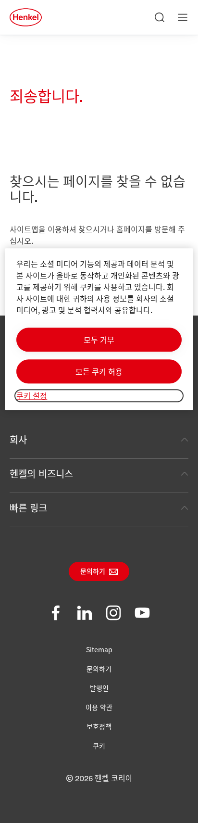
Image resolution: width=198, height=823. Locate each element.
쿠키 (99, 745)
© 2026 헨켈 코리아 (99, 779)
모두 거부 (99, 340)
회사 (18, 439)
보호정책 (99, 726)
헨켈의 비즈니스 (41, 474)
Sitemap (99, 649)
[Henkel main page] (26, 17)
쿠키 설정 (31, 396)
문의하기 (92, 572)
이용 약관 (99, 707)
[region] (99, 329)
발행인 (99, 688)
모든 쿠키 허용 (99, 372)
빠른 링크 (28, 508)
